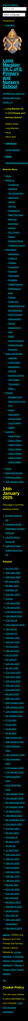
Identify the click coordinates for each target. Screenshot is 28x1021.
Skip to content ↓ (11, 5)
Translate (10, 25)
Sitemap (18, 965)
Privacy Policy (9, 969)
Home (8, 468)
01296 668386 (12, 150)
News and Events (13, 473)
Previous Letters (13, 477)
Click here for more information (13, 1007)
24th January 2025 (14, 481)
